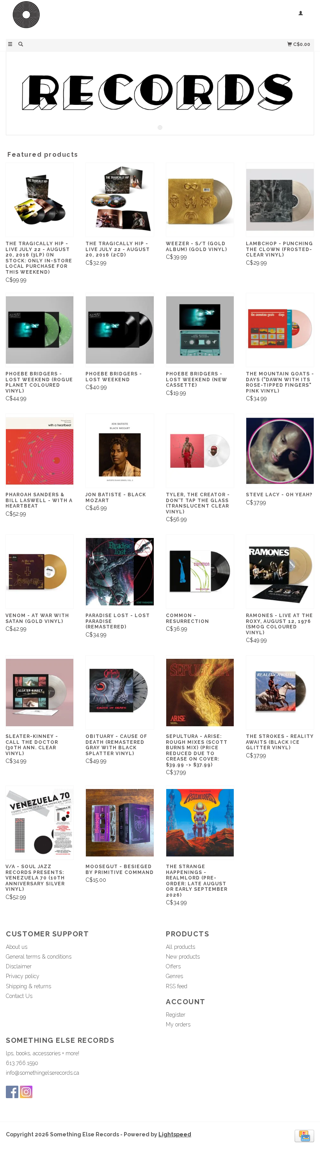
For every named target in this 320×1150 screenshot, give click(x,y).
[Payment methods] (304, 1135)
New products (183, 957)
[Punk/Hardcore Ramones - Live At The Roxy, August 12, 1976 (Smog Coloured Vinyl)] (280, 572)
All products (180, 947)
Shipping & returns (28, 986)
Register (175, 1015)
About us (16, 947)
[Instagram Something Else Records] (26, 1092)
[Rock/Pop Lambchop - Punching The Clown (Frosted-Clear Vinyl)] (280, 200)
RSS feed (176, 986)
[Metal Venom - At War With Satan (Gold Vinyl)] (39, 572)
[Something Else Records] (83, 18)
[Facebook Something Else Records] (12, 1092)
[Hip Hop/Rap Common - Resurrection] (200, 572)
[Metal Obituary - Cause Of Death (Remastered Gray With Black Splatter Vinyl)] (119, 692)
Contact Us (19, 996)
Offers (173, 966)
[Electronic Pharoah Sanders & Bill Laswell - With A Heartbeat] (39, 451)
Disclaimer (19, 966)
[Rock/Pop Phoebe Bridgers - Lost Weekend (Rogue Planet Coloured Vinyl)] (39, 330)
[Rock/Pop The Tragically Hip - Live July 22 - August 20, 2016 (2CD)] (119, 200)
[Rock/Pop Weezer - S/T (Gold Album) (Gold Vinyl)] (200, 200)
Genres (174, 976)
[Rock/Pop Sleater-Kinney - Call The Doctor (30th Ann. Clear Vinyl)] (39, 692)
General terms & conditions (38, 957)
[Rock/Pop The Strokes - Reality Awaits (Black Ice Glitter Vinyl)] (280, 692)
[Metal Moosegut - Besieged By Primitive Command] (119, 823)
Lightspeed (174, 1134)
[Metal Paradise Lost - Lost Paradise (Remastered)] (119, 572)
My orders (178, 1024)
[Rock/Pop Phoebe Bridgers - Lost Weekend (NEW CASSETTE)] (200, 330)
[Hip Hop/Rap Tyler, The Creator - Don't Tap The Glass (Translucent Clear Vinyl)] (200, 451)
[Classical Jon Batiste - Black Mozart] (119, 451)
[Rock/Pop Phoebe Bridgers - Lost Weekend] (119, 330)
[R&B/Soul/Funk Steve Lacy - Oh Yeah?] (280, 451)
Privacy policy (22, 976)
